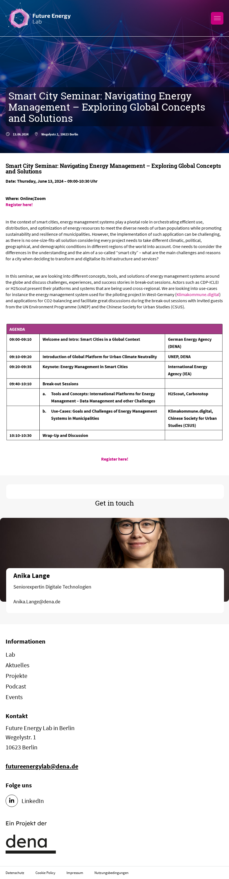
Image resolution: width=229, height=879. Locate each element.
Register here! (19, 204)
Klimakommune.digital (197, 294)
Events (14, 696)
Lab (10, 654)
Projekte (16, 675)
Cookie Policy (45, 873)
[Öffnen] (217, 18)
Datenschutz (15, 873)
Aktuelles (17, 665)
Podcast (16, 686)
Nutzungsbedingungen (111, 873)
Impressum (74, 873)
